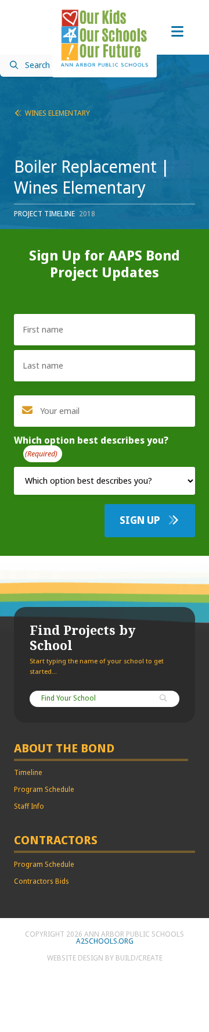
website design (75, 958)
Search (37, 65)
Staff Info (29, 806)
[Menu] (177, 32)
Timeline (28, 772)
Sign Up (141, 520)
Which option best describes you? (91, 447)
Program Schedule (44, 789)
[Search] (164, 699)
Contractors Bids (41, 881)
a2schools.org (105, 941)
